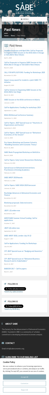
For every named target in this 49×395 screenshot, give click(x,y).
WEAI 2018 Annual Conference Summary (18, 115)
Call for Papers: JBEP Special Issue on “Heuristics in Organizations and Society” (23, 124)
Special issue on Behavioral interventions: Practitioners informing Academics (19, 169)
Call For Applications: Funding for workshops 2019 (22, 107)
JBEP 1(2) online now (12, 228)
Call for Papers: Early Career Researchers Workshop (23, 160)
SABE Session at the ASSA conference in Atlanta (22, 100)
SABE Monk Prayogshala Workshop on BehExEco (22, 152)
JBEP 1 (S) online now (12, 210)
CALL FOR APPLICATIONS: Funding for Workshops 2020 (24, 72)
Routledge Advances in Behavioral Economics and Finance (22, 194)
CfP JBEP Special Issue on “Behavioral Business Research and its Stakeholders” (22, 260)
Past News (16, 45)
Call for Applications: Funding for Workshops (20, 243)
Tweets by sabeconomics (13, 292)
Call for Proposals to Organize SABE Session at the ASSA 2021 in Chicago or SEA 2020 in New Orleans (23, 63)
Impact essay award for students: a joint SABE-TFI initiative (22, 81)
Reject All (24, 390)
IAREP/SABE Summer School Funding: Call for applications (20, 219)
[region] (24, 376)
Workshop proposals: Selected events (18, 203)
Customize (24, 383)
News (13, 35)
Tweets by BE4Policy (12, 309)
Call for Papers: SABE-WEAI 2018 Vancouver (20, 185)
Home (6, 35)
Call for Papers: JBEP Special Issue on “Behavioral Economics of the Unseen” (22, 134)
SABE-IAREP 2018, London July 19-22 (17, 235)
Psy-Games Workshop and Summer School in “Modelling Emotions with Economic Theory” (20, 143)
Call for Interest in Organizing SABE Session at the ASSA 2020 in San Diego (22, 91)
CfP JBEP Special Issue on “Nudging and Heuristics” (23, 251)
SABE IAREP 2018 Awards (13, 177)
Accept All (24, 377)
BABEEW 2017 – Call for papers (15, 269)
